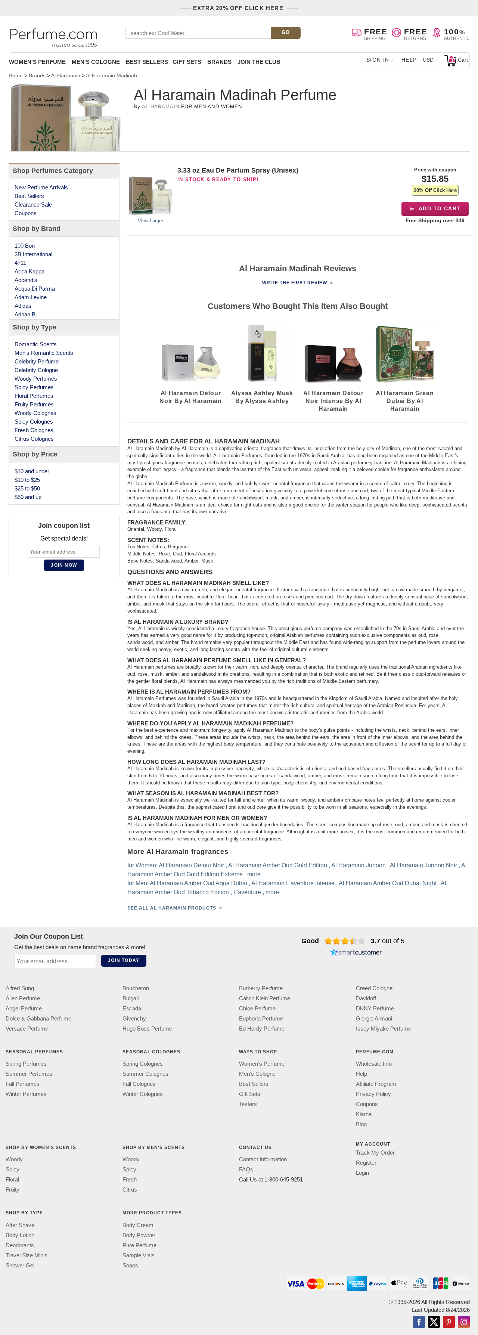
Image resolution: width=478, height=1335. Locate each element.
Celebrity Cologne (36, 370)
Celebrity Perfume (37, 361)
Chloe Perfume (257, 1008)
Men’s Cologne (257, 1074)
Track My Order (375, 1152)
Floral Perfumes (34, 396)
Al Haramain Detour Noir (191, 865)
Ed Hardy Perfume (262, 1028)
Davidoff (366, 998)
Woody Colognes (35, 413)
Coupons (26, 213)
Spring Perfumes (26, 1063)
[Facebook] (419, 1322)
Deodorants (20, 1245)
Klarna (364, 1114)
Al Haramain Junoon (358, 865)
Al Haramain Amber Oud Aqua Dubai (198, 883)
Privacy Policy (373, 1094)
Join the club (259, 62)
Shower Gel (20, 1265)
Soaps (130, 1265)
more (253, 874)
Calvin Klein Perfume (264, 998)
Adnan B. (26, 314)
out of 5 (387, 941)
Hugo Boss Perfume (147, 1028)
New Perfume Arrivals (41, 187)
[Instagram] (464, 1322)
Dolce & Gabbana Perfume (38, 1018)
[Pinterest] (449, 1322)
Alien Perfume (23, 998)
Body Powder (138, 1235)
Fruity (12, 1190)
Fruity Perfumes (34, 404)
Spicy (12, 1170)
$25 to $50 (27, 488)
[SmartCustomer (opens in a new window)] (356, 952)
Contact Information (263, 1159)
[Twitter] (434, 1322)
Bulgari (130, 998)
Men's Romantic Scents (44, 353)
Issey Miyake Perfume (383, 1028)
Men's (96, 62)
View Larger (150, 220)
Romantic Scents (36, 344)
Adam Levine (31, 297)
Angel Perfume (24, 1008)
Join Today (123, 960)
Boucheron (135, 988)
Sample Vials (138, 1255)
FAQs (246, 1170)
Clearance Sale (33, 204)
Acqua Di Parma (35, 288)
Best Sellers (147, 62)
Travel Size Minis (26, 1255)
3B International (33, 254)
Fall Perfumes (23, 1084)
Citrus (129, 1190)
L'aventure (247, 892)
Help (409, 60)
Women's (37, 62)
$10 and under (32, 471)
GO (286, 32)
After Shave (20, 1225)
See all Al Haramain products (171, 908)
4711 (20, 263)
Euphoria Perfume (261, 1018)
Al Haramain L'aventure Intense (292, 883)
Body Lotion (20, 1235)
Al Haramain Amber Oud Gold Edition (277, 865)
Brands (219, 62)
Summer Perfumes (29, 1074)
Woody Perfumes (36, 378)
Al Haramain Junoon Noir (423, 865)
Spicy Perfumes (34, 387)
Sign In (377, 60)
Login (362, 1173)
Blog (361, 1124)
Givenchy (134, 1018)
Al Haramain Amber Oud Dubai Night (387, 883)
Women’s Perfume (262, 1063)
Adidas (23, 306)
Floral (12, 1180)
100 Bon (25, 245)
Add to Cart (439, 208)
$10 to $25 (27, 480)
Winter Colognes (142, 1094)
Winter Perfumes (26, 1094)
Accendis (26, 280)
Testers (248, 1104)
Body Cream (137, 1225)
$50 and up (28, 497)
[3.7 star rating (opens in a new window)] (345, 941)
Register (366, 1162)
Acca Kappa (29, 271)
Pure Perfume (139, 1245)
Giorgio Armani (374, 1018)
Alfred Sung (20, 988)
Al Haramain (160, 106)
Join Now (64, 565)
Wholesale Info (374, 1063)
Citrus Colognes (34, 439)
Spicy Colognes (34, 421)
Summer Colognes (145, 1074)
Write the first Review (294, 282)
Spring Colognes (142, 1063)
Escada (131, 1008)
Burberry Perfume (261, 988)
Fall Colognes (139, 1084)
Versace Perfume (27, 1028)
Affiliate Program (376, 1084)
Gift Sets (187, 62)
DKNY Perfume (375, 1008)
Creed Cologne (374, 988)
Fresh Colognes (34, 430)
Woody (14, 1159)
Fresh (129, 1180)
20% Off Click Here (435, 190)
